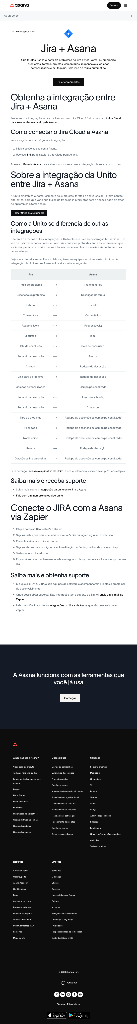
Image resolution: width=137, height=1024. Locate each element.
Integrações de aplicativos (25, 814)
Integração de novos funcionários (67, 791)
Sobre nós (56, 870)
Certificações (19, 889)
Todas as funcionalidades (25, 773)
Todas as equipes (98, 846)
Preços (16, 789)
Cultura (55, 901)
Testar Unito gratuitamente (28, 213)
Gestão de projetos (22, 826)
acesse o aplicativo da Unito (46, 471)
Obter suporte (19, 877)
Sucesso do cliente (22, 919)
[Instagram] (68, 994)
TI (91, 785)
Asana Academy (20, 883)
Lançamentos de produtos (64, 803)
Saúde (93, 803)
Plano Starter (19, 795)
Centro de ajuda (20, 870)
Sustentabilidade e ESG (62, 938)
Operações (95, 779)
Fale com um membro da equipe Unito (39, 495)
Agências (94, 840)
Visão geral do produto (23, 767)
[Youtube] (80, 994)
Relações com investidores (64, 913)
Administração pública (100, 816)
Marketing (95, 773)
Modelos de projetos (22, 913)
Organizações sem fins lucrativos (105, 834)
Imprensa (56, 907)
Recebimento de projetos (63, 822)
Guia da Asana (32, 164)
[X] (56, 994)
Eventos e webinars (22, 907)
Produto (93, 791)
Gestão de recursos (22, 832)
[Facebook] (74, 994)
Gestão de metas (59, 785)
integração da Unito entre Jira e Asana (63, 489)
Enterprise (18, 807)
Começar (114, 5)
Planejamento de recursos (64, 809)
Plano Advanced (20, 801)
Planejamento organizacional (65, 797)
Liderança (56, 877)
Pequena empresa (98, 767)
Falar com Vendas (68, 81)
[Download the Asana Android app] (79, 1015)
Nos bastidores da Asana (63, 895)
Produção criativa (60, 779)
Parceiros (17, 932)
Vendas (93, 797)
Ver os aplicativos (25, 31)
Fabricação (95, 828)
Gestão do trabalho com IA (25, 820)
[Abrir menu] (125, 5)
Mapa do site (19, 938)
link (29, 154)
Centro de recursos (22, 901)
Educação (95, 822)
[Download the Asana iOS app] (57, 1015)
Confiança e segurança (63, 919)
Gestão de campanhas (62, 767)
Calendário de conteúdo (63, 773)
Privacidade (57, 926)
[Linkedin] (62, 994)
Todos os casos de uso (62, 834)
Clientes (55, 883)
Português (71, 982)
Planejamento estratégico (64, 816)
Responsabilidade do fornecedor (67, 932)
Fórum (16, 895)
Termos (61, 1004)
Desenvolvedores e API (23, 926)
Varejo (93, 809)
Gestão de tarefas (60, 828)
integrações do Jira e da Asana (69, 605)
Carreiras (56, 889)
